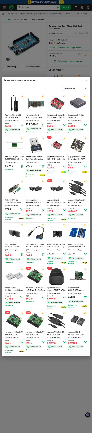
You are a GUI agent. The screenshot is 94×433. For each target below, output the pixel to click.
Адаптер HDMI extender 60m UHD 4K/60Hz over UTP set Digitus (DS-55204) (77, 333)
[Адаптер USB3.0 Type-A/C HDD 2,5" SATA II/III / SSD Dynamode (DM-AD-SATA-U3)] (35, 233)
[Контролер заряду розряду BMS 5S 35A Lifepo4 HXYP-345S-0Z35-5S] (77, 233)
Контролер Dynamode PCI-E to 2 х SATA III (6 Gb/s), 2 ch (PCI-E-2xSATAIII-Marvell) (56, 246)
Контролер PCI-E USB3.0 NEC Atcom (75, 289)
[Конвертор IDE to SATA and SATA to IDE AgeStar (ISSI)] (14, 320)
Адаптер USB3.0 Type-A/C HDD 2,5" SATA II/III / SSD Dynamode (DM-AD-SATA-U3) (35, 246)
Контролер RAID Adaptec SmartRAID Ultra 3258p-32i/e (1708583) (34, 116)
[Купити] (22, 125)
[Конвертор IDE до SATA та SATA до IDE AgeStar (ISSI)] (35, 276)
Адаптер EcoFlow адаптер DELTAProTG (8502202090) (55, 289)
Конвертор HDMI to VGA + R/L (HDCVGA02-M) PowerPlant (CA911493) (77, 116)
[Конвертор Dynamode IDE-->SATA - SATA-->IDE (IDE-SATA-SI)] (56, 103)
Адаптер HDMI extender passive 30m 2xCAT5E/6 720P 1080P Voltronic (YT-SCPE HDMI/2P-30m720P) (35, 202)
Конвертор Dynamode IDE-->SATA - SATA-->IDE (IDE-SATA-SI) (56, 116)
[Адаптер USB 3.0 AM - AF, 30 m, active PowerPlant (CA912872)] (77, 188)
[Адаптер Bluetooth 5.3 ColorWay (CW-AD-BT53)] (35, 145)
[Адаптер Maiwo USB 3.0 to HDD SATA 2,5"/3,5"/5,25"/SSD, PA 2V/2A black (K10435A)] (14, 103)
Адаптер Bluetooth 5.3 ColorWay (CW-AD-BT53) (35, 158)
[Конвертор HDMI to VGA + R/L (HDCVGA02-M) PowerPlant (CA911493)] (77, 103)
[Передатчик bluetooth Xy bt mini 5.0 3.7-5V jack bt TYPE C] (77, 145)
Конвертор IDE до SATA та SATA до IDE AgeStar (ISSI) (35, 289)
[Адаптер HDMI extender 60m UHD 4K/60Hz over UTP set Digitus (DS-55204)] (77, 320)
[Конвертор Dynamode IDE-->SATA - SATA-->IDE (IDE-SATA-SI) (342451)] (56, 145)
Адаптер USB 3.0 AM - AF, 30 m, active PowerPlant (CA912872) (77, 202)
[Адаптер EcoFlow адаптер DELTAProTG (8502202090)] (56, 276)
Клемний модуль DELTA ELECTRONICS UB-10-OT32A (14, 158)
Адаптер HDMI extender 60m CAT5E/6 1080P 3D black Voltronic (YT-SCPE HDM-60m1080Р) (14, 246)
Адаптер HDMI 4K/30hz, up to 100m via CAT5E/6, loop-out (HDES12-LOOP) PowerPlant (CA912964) (14, 289)
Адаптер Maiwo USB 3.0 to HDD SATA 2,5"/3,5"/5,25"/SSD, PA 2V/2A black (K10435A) (14, 116)
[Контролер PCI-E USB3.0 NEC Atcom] (77, 276)
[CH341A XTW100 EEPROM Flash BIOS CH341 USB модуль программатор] (14, 188)
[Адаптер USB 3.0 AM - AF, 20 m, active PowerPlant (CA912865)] (56, 320)
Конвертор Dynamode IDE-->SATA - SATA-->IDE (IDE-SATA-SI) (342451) (56, 158)
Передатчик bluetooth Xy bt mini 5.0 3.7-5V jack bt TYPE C (77, 158)
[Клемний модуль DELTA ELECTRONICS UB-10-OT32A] (14, 145)
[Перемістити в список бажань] (22, 96)
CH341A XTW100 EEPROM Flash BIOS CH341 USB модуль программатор (13, 202)
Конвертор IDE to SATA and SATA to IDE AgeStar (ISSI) (14, 333)
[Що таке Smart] (42, 175)
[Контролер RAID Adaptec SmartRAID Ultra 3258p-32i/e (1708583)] (35, 103)
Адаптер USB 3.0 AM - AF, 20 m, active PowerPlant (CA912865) (56, 333)
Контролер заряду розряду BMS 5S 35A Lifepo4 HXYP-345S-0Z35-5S (76, 246)
